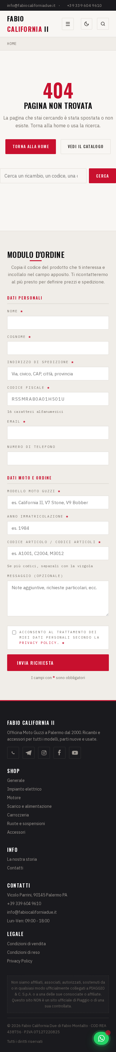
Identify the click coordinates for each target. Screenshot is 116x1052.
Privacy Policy (19, 961)
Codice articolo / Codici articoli (54, 542)
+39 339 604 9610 (84, 5)
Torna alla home (30, 146)
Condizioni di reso (23, 952)
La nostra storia (22, 859)
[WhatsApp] (13, 753)
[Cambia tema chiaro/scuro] (86, 23)
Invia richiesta (35, 662)
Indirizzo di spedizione (40, 362)
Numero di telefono (31, 447)
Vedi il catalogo (86, 146)
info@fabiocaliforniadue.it (31, 5)
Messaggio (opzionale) (35, 576)
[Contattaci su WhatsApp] (101, 1038)
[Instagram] (44, 753)
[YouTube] (75, 753)
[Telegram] (29, 753)
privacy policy (38, 643)
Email (16, 421)
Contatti (15, 868)
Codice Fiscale (28, 387)
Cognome (19, 337)
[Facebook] (59, 753)
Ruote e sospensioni (26, 823)
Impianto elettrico (24, 789)
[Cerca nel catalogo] (103, 24)
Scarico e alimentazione (29, 806)
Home (12, 43)
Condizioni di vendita (26, 943)
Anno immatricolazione (38, 516)
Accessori (16, 832)
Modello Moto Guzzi (34, 491)
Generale (16, 780)
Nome (15, 311)
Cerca (102, 176)
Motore (14, 797)
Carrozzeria (18, 815)
